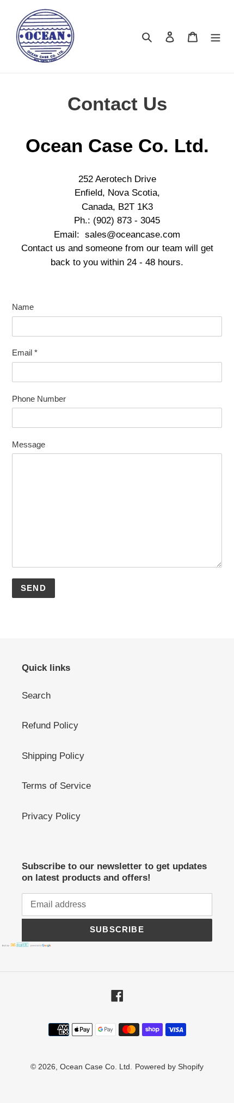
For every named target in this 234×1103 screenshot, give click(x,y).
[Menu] (215, 36)
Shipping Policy (53, 756)
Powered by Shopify (169, 1066)
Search (36, 695)
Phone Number (39, 398)
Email (25, 352)
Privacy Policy (51, 816)
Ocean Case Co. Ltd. (96, 1066)
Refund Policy (50, 725)
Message (28, 444)
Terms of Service (56, 786)
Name (23, 306)
